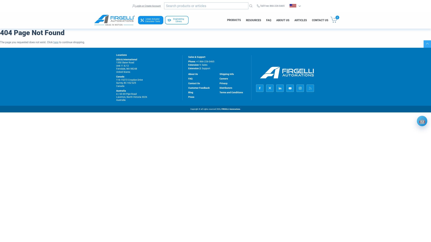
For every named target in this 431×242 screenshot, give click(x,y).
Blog (190, 92)
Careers (224, 78)
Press (191, 97)
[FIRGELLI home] (287, 72)
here (55, 42)
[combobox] (206, 6)
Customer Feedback (199, 88)
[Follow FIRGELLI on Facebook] (259, 88)
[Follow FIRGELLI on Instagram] (300, 88)
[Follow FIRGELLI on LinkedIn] (280, 88)
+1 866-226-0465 (205, 61)
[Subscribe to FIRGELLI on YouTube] (290, 88)
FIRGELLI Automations (230, 109)
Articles (300, 20)
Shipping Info (227, 74)
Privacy (223, 83)
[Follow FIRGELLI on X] (270, 88)
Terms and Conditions (231, 92)
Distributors (226, 88)
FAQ (268, 20)
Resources (253, 20)
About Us (282, 20)
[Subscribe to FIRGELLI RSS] (310, 88)
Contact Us (320, 20)
